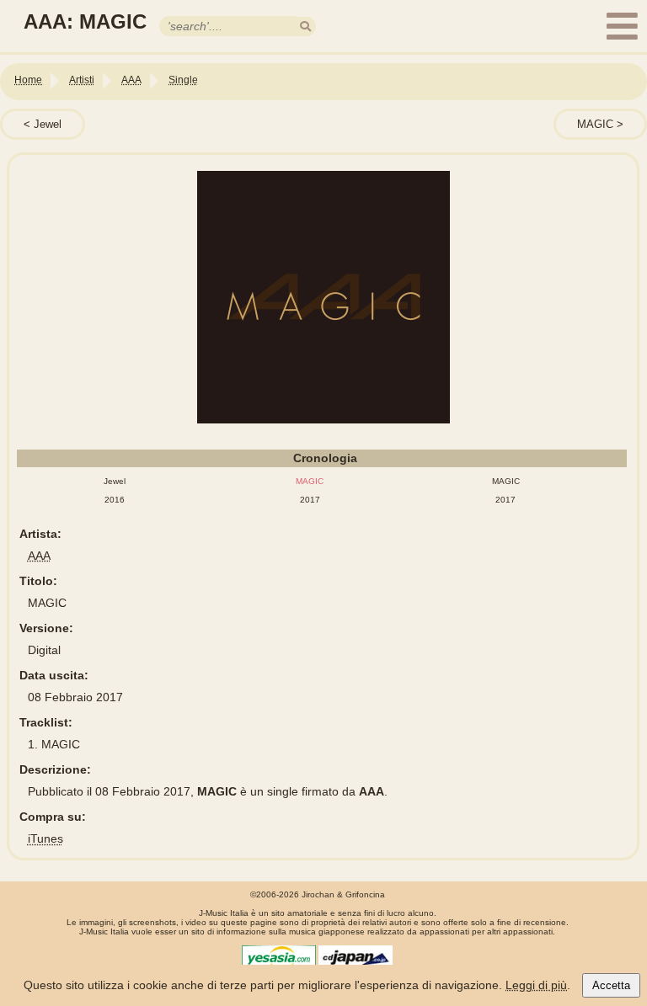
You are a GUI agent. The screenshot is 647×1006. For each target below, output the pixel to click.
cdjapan (355, 958)
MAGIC (597, 124)
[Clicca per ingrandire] (324, 297)
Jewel (47, 124)
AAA (39, 555)
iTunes (45, 838)
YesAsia (279, 958)
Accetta (611, 985)
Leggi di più (536, 985)
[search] (305, 26)
